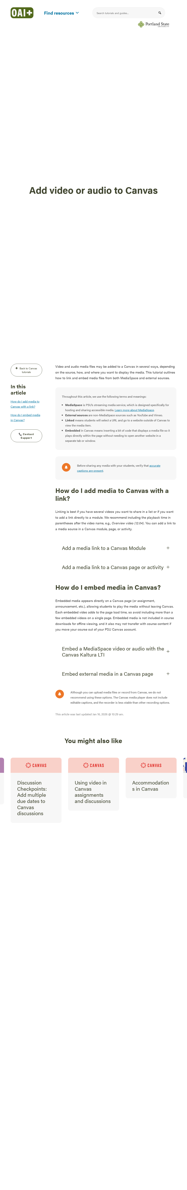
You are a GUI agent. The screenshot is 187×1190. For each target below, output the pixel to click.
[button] (159, 12)
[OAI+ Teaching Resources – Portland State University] (22, 12)
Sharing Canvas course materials (151, 785)
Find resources (59, 12)
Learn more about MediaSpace (134, 410)
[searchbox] (128, 12)
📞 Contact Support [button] (27, 435)
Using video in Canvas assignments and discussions (35, 791)
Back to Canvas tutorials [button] (29, 370)
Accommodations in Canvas (93, 785)
